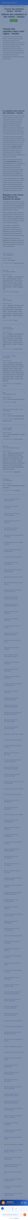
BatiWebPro (16, 1218)
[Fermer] (25, 1185)
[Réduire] (22, 1185)
